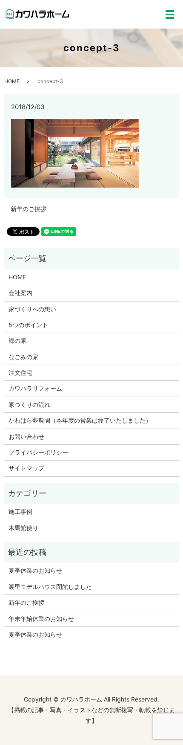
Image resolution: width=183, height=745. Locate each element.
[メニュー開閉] (170, 14)
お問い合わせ (26, 436)
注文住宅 (20, 372)
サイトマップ (26, 468)
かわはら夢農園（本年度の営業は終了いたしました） (80, 420)
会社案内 (20, 292)
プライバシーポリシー (38, 452)
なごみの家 (23, 356)
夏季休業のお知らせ (35, 570)
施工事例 (20, 511)
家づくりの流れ (29, 404)
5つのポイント (28, 324)
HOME (12, 81)
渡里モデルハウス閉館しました (50, 586)
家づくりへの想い (32, 309)
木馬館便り (23, 527)
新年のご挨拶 (28, 208)
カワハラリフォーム (35, 388)
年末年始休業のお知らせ (41, 618)
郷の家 (17, 340)
